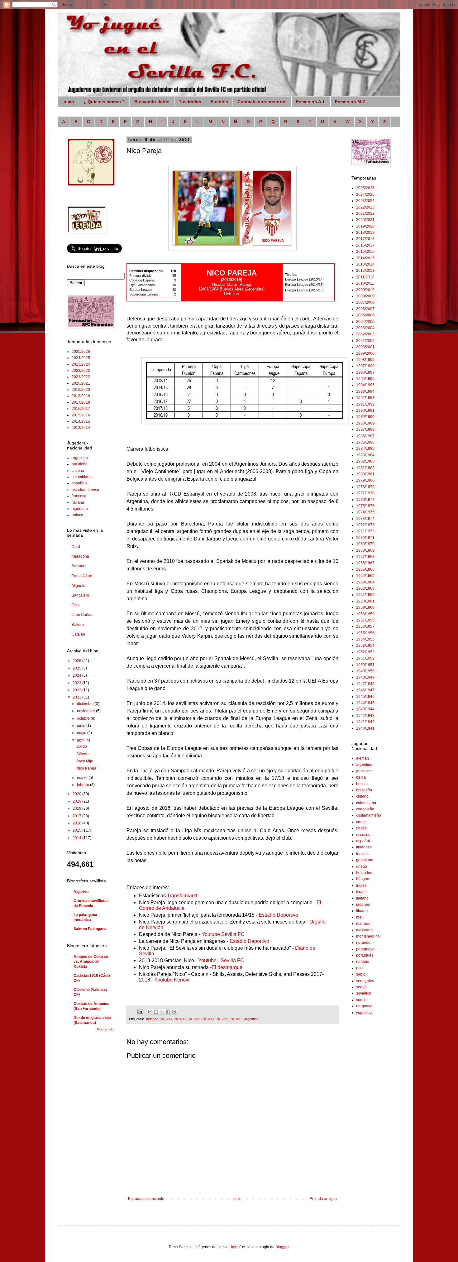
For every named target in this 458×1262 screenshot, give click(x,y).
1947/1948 (365, 684)
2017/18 (222, 1019)
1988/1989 (365, 423)
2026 (77, 661)
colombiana (82, 477)
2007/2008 (365, 302)
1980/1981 (365, 474)
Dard (76, 547)
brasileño (364, 790)
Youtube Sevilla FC (223, 934)
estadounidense (85, 489)
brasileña (80, 464)
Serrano (78, 566)
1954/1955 (365, 639)
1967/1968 (365, 556)
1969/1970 (365, 544)
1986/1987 (365, 436)
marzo (82, 777)
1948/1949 (365, 677)
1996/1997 (365, 372)
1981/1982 (365, 468)
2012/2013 (365, 270)
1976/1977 (365, 499)
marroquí (363, 923)
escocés (363, 835)
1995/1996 (365, 379)
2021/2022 (81, 377)
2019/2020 (81, 389)
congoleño (365, 809)
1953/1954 (365, 645)
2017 (77, 816)
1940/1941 (365, 728)
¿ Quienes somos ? (104, 101)
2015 (77, 830)
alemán (362, 758)
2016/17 (208, 1019)
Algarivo (81, 892)
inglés (361, 885)
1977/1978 (365, 493)
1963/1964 (365, 582)
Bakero (78, 624)
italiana (78, 502)
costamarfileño (368, 815)
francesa (79, 496)
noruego (363, 942)
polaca (77, 515)
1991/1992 (365, 404)
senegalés (365, 981)
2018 (77, 808)
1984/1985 (365, 448)
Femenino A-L (311, 101)
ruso (360, 968)
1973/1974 (365, 518)
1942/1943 (365, 715)
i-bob (233, 1247)
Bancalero (80, 595)
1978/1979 (365, 487)
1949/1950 (365, 671)
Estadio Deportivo (278, 915)
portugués (364, 955)
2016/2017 (81, 408)
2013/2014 (81, 427)
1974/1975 (365, 512)
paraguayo (365, 949)
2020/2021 (81, 383)
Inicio (68, 101)
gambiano (364, 860)
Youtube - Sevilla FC (221, 960)
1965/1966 (365, 569)
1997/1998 (365, 366)
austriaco (364, 771)
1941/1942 (365, 722)
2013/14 (166, 1019)
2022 (77, 690)
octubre (84, 718)
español (363, 841)
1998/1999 (365, 359)
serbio (361, 987)
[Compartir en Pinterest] (174, 1012)
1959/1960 (365, 607)
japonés (363, 904)
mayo (82, 733)
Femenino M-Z (350, 101)
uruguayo (364, 1006)
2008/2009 (365, 296)
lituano (362, 911)
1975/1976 (365, 506)
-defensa (151, 1019)
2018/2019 (81, 396)
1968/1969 (365, 550)
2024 (77, 675)
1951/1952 (365, 658)
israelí (361, 892)
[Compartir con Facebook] (168, 1012)
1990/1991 (365, 410)
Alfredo (82, 754)
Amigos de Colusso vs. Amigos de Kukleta (91, 961)
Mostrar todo (105, 1029)
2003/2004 (365, 328)
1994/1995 (365, 385)
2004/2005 (365, 321)
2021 (77, 697)
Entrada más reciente (146, 1199)
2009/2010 (365, 290)
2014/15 (180, 1019)
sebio (360, 974)
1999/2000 (365, 353)
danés (361, 828)
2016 (77, 823)
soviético (363, 993)
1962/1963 (365, 588)
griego (361, 866)
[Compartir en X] (162, 1012)
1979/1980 (365, 480)
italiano (362, 898)
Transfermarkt (182, 895)
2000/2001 (365, 347)
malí (359, 917)
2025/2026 (81, 351)
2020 (77, 794)
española (80, 483)
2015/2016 (81, 415)
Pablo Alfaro (82, 576)
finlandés (364, 847)
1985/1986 (365, 442)
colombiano (366, 803)
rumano (362, 961)
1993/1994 (365, 391)
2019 (77, 801)
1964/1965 (365, 575)
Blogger (282, 1247)
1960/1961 (365, 601)
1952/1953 (365, 652)
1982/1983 (365, 461)
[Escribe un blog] (156, 1012)
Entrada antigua (323, 1199)
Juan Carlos (82, 614)
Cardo (81, 746)
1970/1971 (365, 537)
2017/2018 (81, 402)
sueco (361, 1000)
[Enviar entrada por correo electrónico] (140, 1011)
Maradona (80, 556)
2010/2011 (365, 283)
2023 (77, 683)
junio (81, 725)
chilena (78, 470)
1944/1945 (365, 703)
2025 (77, 668)
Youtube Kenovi (171, 979)
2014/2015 (81, 421)
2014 (77, 838)
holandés (364, 873)
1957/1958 (365, 620)
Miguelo (78, 585)
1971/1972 (365, 531)
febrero (83, 785)
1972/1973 (365, 525)
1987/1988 (365, 429)
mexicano (364, 930)
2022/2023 (81, 370)
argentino (251, 1019)
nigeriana (80, 508)
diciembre (86, 704)
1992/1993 (365, 398)
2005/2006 (365, 315)
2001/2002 (365, 340)
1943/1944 (365, 709)
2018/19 (236, 1019)
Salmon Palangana (90, 929)
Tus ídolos (190, 101)
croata (361, 822)
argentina (80, 458)
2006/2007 (365, 309)
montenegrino (368, 936)
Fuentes (219, 101)
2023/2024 (81, 364)
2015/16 (194, 1019)
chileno (362, 796)
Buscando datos (151, 101)
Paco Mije (84, 761)
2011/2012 (365, 277)
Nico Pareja (86, 768)
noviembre (86, 711)
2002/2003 (365, 334)
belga (361, 777)
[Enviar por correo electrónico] (150, 1012)
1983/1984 (365, 455)
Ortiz (75, 605)
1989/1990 (365, 417)
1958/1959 (365, 614)
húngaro (363, 879)
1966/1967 (365, 563)
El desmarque (227, 967)
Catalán (78, 634)
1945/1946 (365, 696)
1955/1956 (365, 633)
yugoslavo (365, 1012)
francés (362, 854)
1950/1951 (365, 665)
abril (81, 740)
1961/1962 (365, 595)
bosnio (362, 784)
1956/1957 (365, 626)
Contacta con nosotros (262, 101)
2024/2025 (81, 358)
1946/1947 (365, 690)
